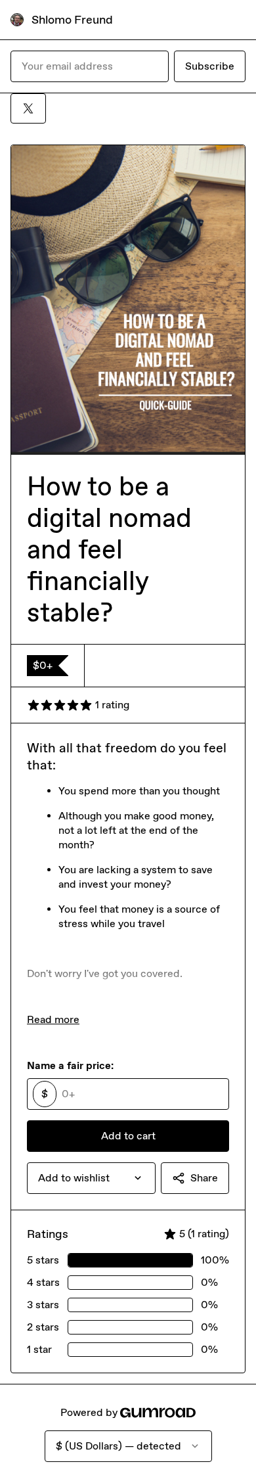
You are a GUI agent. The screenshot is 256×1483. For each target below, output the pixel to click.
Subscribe (209, 66)
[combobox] (91, 1178)
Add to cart (128, 1135)
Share (204, 1178)
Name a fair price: (70, 1065)
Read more (53, 1019)
